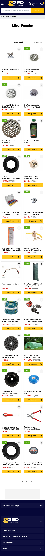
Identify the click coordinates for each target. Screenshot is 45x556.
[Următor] (31, 481)
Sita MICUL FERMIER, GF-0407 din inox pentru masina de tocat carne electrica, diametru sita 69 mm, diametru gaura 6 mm (11, 356)
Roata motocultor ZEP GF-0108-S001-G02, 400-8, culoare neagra (11, 392)
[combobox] (16, 10)
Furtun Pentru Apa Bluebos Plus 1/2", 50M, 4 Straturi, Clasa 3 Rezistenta (11, 321)
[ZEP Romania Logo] (16, 4)
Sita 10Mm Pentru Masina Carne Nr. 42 (10, 142)
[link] (19, 49)
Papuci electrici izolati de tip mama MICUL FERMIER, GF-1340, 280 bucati (10, 213)
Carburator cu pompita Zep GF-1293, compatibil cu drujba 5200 (33, 213)
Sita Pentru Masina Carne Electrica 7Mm (32, 70)
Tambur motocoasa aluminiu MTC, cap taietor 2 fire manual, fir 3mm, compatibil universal (33, 249)
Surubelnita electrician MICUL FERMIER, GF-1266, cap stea (10, 428)
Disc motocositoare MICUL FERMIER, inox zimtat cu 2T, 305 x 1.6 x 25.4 (11, 249)
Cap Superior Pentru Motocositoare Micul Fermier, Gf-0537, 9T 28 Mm (33, 178)
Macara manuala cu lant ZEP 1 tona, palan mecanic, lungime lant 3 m (33, 321)
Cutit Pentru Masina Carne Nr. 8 (10, 70)
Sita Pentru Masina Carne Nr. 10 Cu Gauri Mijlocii (32, 106)
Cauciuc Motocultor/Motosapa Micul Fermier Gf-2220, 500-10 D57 (11, 178)
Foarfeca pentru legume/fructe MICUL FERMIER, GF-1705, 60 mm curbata (33, 428)
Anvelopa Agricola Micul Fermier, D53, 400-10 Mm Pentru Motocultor (10, 464)
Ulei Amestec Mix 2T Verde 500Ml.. (33, 142)
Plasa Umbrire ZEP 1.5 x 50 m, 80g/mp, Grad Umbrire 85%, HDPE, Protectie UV (33, 285)
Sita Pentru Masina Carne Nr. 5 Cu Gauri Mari (10, 106)
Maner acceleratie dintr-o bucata (10, 285)
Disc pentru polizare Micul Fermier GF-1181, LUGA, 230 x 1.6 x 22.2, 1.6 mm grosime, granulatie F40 (33, 464)
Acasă (3, 16)
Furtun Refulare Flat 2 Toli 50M (33, 392)
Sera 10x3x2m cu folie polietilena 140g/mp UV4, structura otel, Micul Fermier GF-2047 (32, 356)
